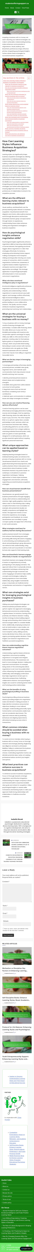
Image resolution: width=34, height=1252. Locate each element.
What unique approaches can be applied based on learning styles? (16, 105)
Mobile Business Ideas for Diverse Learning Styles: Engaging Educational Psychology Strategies (17, 1160)
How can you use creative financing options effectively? (16, 101)
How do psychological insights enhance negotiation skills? (16, 88)
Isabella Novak (17, 819)
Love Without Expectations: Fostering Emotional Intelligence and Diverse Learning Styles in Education (15, 1220)
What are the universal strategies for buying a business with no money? (15, 95)
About (12, 8)
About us (5, 1186)
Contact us (6, 1189)
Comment (6, 881)
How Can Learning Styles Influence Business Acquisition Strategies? (14, 82)
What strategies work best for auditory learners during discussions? (17, 111)
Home (7, 8)
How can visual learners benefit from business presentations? (16, 108)
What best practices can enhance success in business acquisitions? (15, 134)
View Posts (25, 8)
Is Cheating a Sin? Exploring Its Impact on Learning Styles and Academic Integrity (15, 1232)
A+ (3, 1246)
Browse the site (8, 1193)
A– (3, 1249)
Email (5, 913)
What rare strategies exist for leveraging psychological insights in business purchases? (16, 118)
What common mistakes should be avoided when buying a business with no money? (16, 130)
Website (5, 921)
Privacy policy (7, 1196)
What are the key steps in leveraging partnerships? (16, 98)
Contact (17, 8)
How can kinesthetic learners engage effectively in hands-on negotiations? (17, 114)
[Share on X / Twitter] (18, 12)
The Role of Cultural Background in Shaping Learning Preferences (16, 1227)
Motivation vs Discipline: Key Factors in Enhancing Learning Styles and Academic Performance (16, 970)
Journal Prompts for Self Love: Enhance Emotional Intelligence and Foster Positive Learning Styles (15, 1213)
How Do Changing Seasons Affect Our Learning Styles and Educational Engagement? (16, 1237)
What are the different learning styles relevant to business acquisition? (16, 85)
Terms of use (7, 1199)
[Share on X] (31, 1246)
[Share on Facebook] (16, 12)
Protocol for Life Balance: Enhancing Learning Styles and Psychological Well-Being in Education (16, 1029)
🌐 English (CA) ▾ (26, 1248)
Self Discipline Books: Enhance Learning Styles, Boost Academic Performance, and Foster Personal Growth (17, 1149)
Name (5, 905)
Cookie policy (7, 1202)
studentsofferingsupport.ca (17, 3)
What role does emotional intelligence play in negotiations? (18, 92)
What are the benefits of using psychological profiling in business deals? (18, 126)
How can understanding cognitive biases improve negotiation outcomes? (17, 123)
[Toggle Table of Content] (28, 78)
